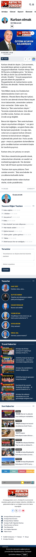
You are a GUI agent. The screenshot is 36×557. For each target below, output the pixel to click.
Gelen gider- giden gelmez (14, 235)
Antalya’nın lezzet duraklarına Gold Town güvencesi (24, 425)
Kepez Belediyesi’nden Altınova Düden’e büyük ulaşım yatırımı (24, 434)
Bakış (5, 221)
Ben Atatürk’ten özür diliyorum (15, 224)
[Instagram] (19, 510)
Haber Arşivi (8, 531)
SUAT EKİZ (14, 286)
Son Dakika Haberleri (10, 529)
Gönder (6, 270)
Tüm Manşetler (8, 527)
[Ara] (30, 4)
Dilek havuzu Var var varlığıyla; (14, 242)
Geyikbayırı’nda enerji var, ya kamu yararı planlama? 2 (21, 317)
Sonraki (30, 189)
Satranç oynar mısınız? (19, 335)
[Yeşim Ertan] (5, 315)
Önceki (5, 189)
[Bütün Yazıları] (33, 206)
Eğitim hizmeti (9, 231)
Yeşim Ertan (15, 313)
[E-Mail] (12, 26)
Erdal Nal (15, 333)
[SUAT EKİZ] (5, 288)
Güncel (12, 12)
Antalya (4, 12)
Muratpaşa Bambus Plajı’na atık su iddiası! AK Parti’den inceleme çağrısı (24, 444)
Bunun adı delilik (17, 308)
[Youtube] (23, 510)
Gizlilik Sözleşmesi (8, 537)
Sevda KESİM (15, 323)
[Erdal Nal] (5, 334)
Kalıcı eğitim (8, 210)
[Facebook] (12, 510)
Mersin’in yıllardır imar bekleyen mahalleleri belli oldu (24, 415)
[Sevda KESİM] (5, 325)
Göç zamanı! (15, 326)
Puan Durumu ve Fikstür (11, 525)
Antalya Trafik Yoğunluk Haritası (14, 523)
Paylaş (6, 58)
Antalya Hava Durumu (10, 518)
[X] (16, 510)
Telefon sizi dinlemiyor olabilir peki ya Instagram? (21, 298)
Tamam (24, 554)
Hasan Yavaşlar (17, 305)
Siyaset (20, 12)
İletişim (19, 537)
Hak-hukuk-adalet (10, 228)
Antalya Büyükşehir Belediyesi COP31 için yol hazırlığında (24, 463)
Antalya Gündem (8, 539)
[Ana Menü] (33, 4)
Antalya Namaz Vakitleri (11, 521)
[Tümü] (33, 281)
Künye (27, 537)
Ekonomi (29, 12)
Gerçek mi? (8, 217)
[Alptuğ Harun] (5, 297)
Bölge (18, 411)
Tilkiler (6, 238)
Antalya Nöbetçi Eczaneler (12, 516)
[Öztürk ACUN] (5, 20)
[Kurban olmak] (18, 40)
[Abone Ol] (33, 59)
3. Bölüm (7, 214)
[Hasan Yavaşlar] (5, 306)
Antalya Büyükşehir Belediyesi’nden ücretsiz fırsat (24, 453)
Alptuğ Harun (16, 295)
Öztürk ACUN (15, 23)
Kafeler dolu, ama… (18, 289)
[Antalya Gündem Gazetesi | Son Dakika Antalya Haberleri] (11, 4)
